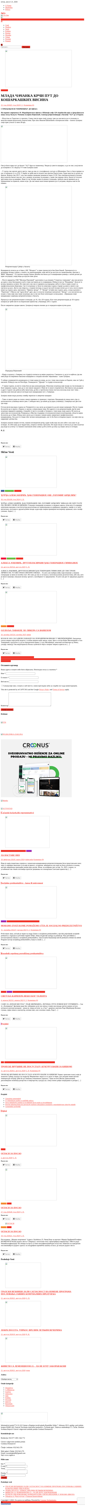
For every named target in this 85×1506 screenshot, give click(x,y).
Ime (3, 1464)
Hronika (8, 35)
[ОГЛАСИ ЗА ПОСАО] (42, 1130)
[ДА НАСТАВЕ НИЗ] (42, 832)
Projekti (8, 39)
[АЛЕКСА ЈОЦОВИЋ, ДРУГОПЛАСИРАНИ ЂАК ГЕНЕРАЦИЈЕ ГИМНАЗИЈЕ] (42, 539)
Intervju (3, 992)
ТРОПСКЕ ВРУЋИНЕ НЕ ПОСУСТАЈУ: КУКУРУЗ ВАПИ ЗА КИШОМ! (36, 1066)
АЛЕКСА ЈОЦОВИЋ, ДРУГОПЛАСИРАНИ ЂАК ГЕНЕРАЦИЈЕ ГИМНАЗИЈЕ (39, 563)
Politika (8, 1398)
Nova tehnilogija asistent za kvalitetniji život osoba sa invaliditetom (28, 1103)
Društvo (8, 27)
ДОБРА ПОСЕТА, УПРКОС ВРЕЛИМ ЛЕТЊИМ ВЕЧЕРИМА (31, 1330)
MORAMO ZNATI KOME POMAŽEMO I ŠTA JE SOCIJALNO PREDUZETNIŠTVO (41, 925)
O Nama (8, 6)
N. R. (28, 1334)
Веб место (5, 682)
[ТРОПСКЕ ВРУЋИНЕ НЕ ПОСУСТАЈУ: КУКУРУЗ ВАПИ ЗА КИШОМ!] (42, 1043)
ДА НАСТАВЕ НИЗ (10, 855)
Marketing (9, 7)
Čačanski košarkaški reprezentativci (17, 813)
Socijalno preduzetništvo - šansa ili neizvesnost (22, 883)
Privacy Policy (44, 689)
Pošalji (4, 1477)
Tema (3, 1468)
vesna (28, 1370)
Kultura (8, 31)
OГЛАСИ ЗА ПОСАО (11, 1208)
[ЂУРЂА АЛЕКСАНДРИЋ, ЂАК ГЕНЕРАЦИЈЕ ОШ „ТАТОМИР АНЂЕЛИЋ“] (42, 472)
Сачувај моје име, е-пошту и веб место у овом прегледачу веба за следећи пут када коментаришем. (40, 686)
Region (7, 33)
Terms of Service (59, 689)
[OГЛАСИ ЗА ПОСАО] (42, 1184)
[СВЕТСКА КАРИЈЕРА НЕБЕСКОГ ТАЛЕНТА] (42, 973)
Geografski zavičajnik (13, 1106)
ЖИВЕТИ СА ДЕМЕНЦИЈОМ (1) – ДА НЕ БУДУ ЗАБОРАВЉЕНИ (33, 1366)
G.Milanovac (9, 1390)
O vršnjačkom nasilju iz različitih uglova (19, 1101)
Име (3, 673)
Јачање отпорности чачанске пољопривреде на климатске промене (29, 1062)
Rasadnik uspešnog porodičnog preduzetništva (22, 953)
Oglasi (7, 37)
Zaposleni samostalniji (13, 1099)
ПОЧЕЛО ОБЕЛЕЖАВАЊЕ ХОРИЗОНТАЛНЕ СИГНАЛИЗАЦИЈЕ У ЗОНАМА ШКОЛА (40, 1494)
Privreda (8, 1400)
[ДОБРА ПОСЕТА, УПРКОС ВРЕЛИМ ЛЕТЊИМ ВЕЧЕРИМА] (42, 1314)
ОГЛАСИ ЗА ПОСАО (11, 1153)
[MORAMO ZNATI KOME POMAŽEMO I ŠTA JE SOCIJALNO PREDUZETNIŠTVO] (42, 902)
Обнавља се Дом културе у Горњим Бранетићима (23, 1496)
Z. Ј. (21, 105)
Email (3, 1475)
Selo (2, 1062)
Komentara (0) (29, 105)
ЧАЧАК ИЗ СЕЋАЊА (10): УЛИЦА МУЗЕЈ (17, 657)
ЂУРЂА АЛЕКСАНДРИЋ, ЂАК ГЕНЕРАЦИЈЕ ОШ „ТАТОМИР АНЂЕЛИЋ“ (38, 495)
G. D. (22, 499)
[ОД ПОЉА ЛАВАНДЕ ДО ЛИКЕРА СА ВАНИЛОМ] (42, 607)
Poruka (4, 1473)
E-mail (4, 1466)
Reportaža (4, 90)
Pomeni (8, 41)
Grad (7, 25)
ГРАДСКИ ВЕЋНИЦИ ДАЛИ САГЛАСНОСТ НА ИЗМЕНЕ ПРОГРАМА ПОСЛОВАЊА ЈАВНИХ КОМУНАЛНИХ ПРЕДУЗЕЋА (36, 1292)
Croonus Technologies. (48, 1500)
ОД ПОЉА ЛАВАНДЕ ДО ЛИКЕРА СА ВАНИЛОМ (26, 630)
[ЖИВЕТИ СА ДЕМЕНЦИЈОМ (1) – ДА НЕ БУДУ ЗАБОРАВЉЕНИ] (42, 1350)
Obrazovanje (9, 491)
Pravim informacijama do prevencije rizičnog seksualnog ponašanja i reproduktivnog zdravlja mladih (40, 1105)
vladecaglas (29, 859)
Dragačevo (9, 1388)
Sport (7, 29)
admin (29, 635)
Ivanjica (8, 1392)
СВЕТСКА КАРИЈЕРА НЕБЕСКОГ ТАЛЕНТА (24, 996)
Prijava (7, 9)
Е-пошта (5, 677)
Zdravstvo (8, 1394)
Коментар (4, 706)
